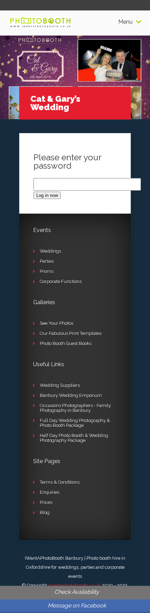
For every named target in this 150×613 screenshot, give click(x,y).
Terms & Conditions (60, 482)
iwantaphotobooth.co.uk (74, 585)
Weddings (50, 251)
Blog (45, 512)
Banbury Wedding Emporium (71, 395)
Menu (125, 22)
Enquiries (49, 492)
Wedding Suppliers (60, 385)
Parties (47, 261)
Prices (46, 502)
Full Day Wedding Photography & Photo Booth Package (75, 423)
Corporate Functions (61, 281)
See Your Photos (56, 323)
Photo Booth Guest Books (65, 343)
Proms (46, 271)
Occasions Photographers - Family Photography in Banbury (75, 408)
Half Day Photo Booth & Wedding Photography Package (74, 438)
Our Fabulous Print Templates (71, 333)
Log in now (47, 195)
